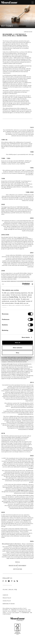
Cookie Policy (13, 297)
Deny (17, 353)
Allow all (17, 342)
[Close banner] (32, 284)
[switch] (30, 319)
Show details (26, 337)
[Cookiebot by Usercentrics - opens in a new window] (22, 284)
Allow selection (17, 347)
